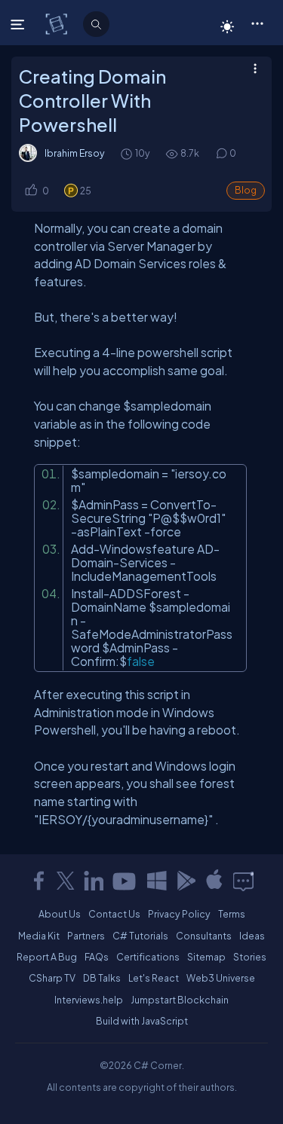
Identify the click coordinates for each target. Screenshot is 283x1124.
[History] (125, 153)
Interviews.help (88, 1000)
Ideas (252, 936)
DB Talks (102, 978)
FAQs (97, 957)
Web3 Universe (220, 978)
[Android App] (185, 880)
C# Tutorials (140, 936)
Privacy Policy (179, 914)
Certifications (148, 957)
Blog (246, 190)
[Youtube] (125, 880)
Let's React (153, 978)
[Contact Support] (243, 880)
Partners (86, 936)
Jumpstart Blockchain (180, 1000)
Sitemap (206, 957)
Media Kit (39, 936)
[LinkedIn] (93, 880)
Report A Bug (47, 957)
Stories (249, 957)
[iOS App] (214, 880)
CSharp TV (52, 978)
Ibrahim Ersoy (75, 153)
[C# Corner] (57, 23)
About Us (59, 914)
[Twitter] (66, 880)
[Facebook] (38, 880)
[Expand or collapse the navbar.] (19, 24)
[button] (257, 22)
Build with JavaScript (142, 1021)
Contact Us (114, 914)
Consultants (204, 936)
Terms (231, 914)
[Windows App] (157, 880)
